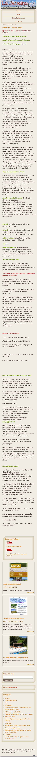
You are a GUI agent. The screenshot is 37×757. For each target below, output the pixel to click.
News (18, 14)
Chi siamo (18, 21)
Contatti (7, 698)
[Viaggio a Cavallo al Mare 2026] (18, 606)
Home (18, 11)
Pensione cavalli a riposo (12, 728)
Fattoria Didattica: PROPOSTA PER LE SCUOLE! (19, 714)
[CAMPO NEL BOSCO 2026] (18, 572)
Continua (30, 592)
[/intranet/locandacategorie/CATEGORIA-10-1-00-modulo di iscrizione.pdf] (9, 543)
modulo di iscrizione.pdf (14, 546)
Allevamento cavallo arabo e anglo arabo (17, 725)
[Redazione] (34, 756)
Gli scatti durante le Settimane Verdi (15, 658)
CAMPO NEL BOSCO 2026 (12, 584)
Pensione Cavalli (10, 716)
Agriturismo (8, 705)
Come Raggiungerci (18, 18)
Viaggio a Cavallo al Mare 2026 (13, 618)
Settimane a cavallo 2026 (12, 712)
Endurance (8, 723)
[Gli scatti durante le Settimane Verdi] (18, 645)
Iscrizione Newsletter (10, 687)
